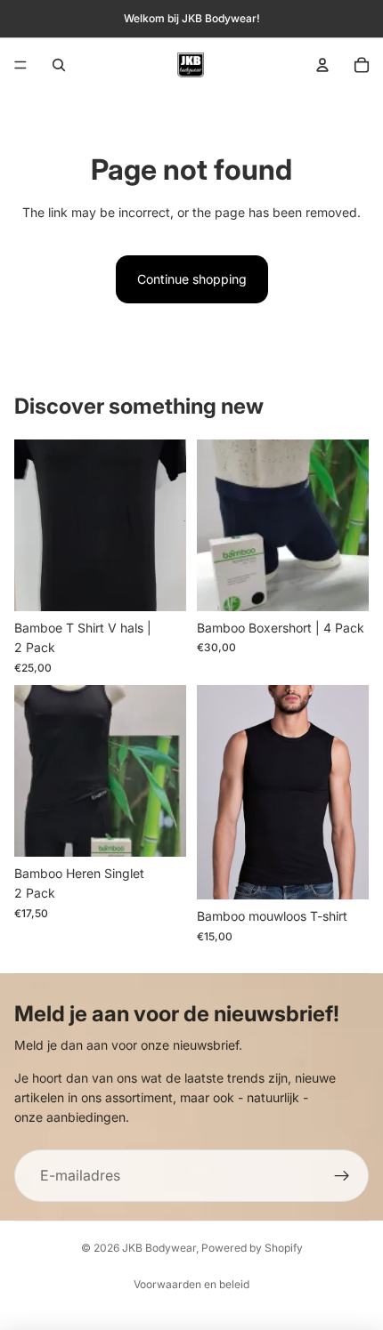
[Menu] (20, 64)
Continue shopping (192, 278)
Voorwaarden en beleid (191, 1284)
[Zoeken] (58, 65)
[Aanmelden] (342, 1176)
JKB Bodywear (159, 1247)
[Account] (322, 65)
